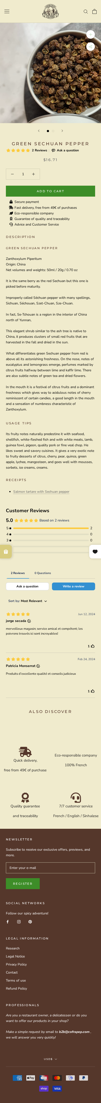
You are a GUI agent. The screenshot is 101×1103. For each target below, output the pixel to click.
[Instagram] (19, 921)
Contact (12, 972)
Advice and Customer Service (36, 224)
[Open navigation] (6, 11)
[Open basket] (94, 11)
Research (13, 948)
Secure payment (26, 202)
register (23, 883)
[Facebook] (7, 921)
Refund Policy (16, 988)
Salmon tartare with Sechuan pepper (41, 491)
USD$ (48, 1059)
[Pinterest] (30, 921)
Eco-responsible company (34, 213)
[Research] (86, 11)
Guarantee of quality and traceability (42, 219)
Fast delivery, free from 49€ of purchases (45, 207)
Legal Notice (15, 956)
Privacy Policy (16, 964)
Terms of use (16, 980)
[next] (62, 131)
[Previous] (38, 131)
